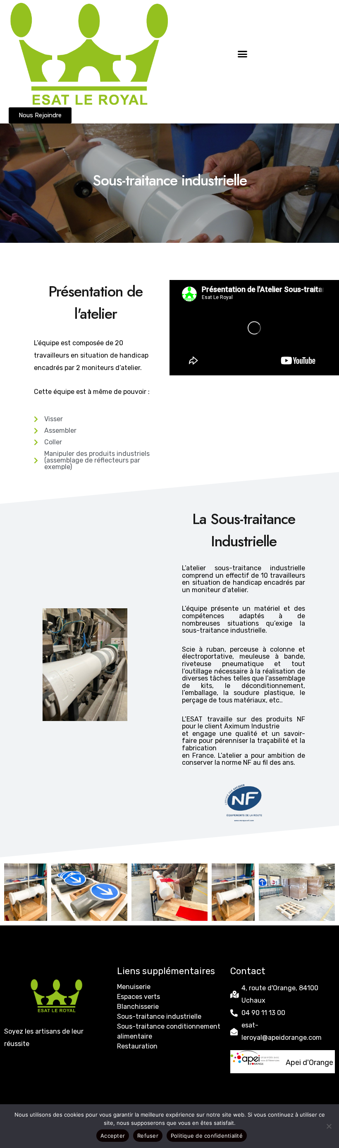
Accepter (112, 1135)
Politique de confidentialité (207, 1135)
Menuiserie (133, 987)
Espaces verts (138, 997)
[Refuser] (329, 1126)
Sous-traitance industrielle (159, 1016)
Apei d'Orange (309, 1062)
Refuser (147, 1135)
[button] (243, 54)
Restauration (137, 1046)
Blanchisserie (138, 1006)
